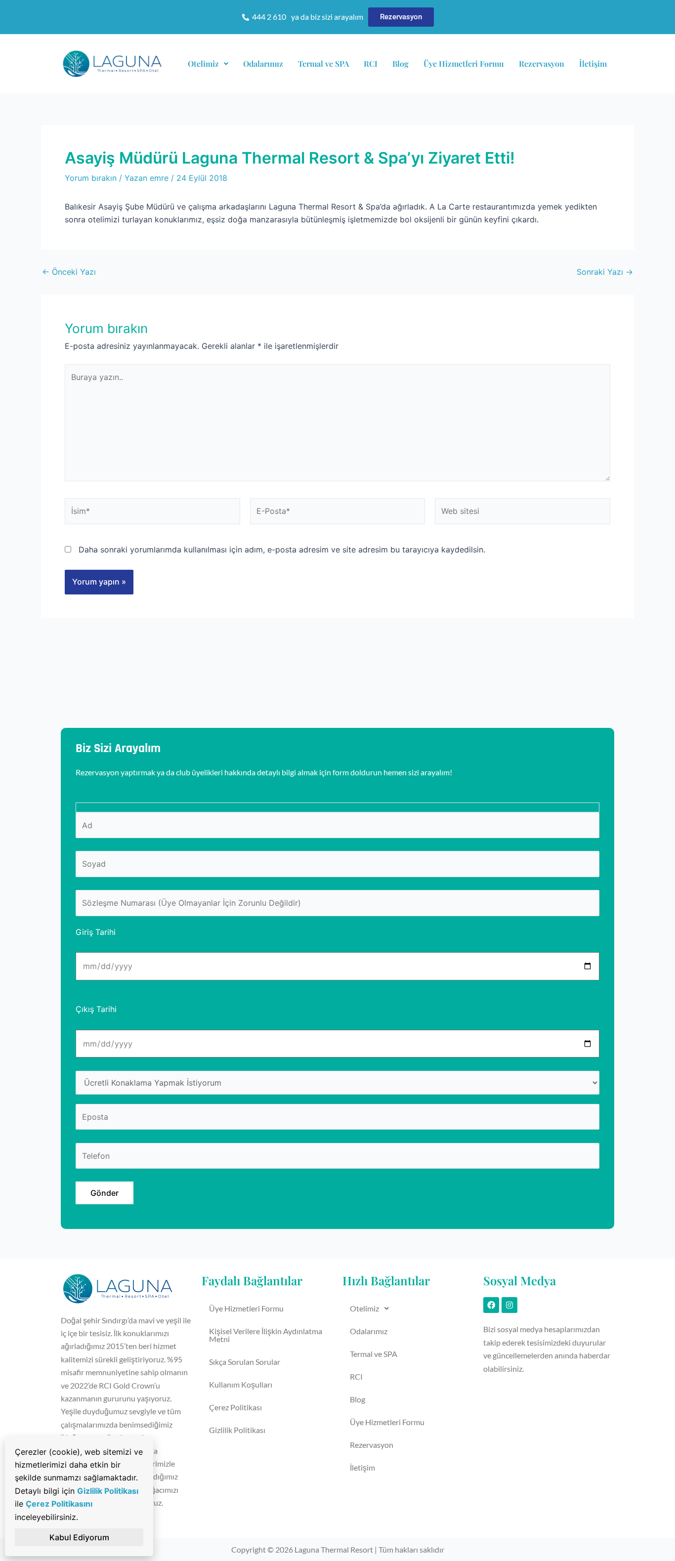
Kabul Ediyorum (79, 1537)
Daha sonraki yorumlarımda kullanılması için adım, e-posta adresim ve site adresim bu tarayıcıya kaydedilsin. (282, 549)
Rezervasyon (541, 63)
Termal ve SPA (323, 63)
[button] (208, 63)
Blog (400, 63)
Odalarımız (263, 63)
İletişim (593, 63)
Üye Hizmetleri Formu (463, 63)
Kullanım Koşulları (240, 1384)
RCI (371, 63)
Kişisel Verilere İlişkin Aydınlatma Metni (265, 1335)
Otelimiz (203, 63)
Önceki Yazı (69, 272)
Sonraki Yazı (605, 272)
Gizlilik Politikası (237, 1429)
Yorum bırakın (91, 178)
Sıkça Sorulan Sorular (244, 1361)
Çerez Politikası (235, 1407)
